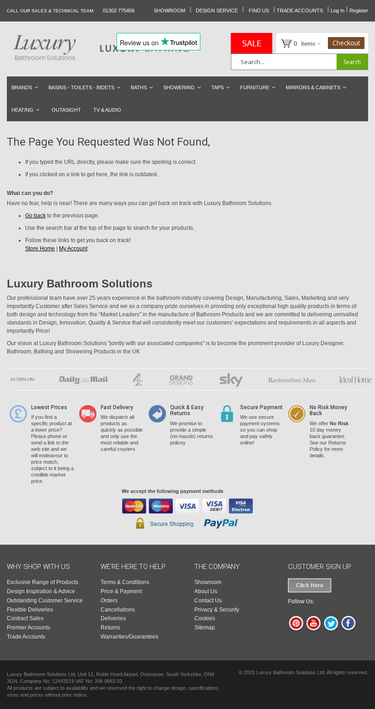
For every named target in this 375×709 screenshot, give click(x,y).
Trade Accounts (26, 636)
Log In (337, 10)
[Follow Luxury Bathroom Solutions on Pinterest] (296, 629)
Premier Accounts (28, 627)
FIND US (259, 10)
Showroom (207, 582)
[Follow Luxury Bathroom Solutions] (348, 629)
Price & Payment (121, 591)
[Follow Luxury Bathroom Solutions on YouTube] (313, 629)
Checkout (346, 42)
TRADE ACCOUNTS (300, 10)
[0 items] (282, 42)
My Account (73, 248)
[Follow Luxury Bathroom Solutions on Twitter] (331, 629)
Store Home (40, 248)
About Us (205, 591)
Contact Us (208, 600)
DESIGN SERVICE (217, 10)
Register (358, 10)
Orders (109, 600)
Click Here (309, 585)
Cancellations (118, 609)
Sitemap (204, 627)
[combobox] (299, 62)
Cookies (204, 618)
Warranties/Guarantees (129, 636)
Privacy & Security (216, 609)
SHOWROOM (169, 10)
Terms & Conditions (125, 582)
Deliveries (113, 618)
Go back (35, 215)
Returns (110, 627)
